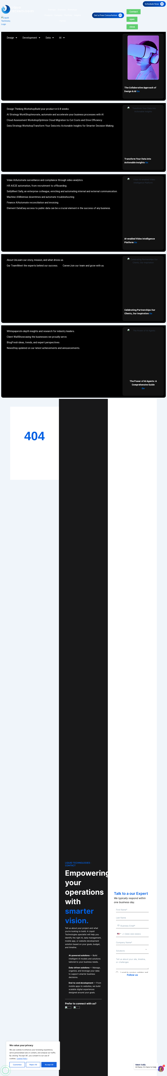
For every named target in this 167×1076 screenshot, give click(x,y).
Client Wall (37, 336)
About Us (35, 260)
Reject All (33, 1065)
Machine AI (40, 196)
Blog (33, 342)
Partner (62, 21)
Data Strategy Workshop (60, 125)
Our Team (32, 265)
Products (48, 15)
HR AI (37, 185)
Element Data (59, 208)
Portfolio (68, 15)
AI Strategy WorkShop (55, 114)
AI (60, 37)
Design (10, 37)
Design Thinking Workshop (38, 108)
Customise (17, 1065)
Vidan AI (45, 180)
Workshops (72, 10)
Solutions (62, 10)
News (43, 348)
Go (138, 91)
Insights (77, 15)
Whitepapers (41, 331)
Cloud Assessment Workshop (54, 120)
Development (29, 37)
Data (48, 37)
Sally (62, 191)
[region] (33, 1055)
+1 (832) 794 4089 (5, 1070)
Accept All (49, 1065)
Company (58, 15)
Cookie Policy (22, 1058)
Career (83, 265)
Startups (52, 10)
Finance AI (32, 202)
